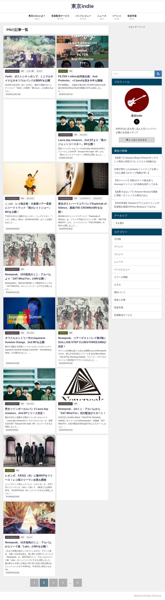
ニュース (118, 262)
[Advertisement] (29, 126)
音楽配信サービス (123, 315)
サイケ (39, 71)
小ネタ (117, 285)
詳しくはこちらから (136, 140)
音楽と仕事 (119, 300)
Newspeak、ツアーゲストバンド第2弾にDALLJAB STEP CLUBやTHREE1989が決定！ (82, 342)
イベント (63, 71)
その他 (117, 239)
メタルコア (97, 198)
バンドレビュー (12, 71)
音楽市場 (118, 307)
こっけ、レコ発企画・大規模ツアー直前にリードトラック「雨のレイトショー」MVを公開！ (28, 207)
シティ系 (30, 71)
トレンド (118, 254)
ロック (29, 537)
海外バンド (119, 292)
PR (22, 71)
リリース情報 (121, 277)
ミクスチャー (85, 198)
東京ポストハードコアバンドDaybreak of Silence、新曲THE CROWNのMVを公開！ (82, 207)
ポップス (83, 134)
